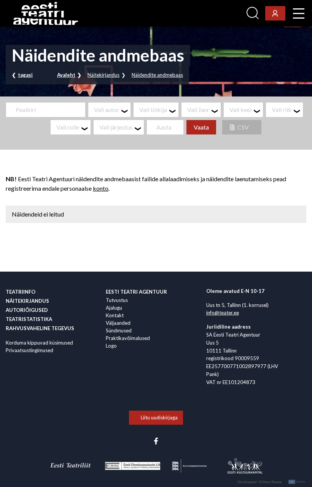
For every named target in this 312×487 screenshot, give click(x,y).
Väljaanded (118, 323)
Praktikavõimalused (128, 338)
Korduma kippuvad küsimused (39, 343)
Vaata (201, 127)
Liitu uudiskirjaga (159, 417)
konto (100, 188)
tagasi (25, 75)
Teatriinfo (20, 292)
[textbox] (112, 109)
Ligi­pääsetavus (222, 13)
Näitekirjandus (103, 75)
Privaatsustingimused (29, 350)
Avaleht (66, 75)
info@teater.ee (222, 313)
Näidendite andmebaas (157, 75)
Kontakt (115, 315)
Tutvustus (117, 300)
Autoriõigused (27, 310)
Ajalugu (114, 308)
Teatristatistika (29, 319)
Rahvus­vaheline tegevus (40, 328)
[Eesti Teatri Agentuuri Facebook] (156, 440)
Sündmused (119, 330)
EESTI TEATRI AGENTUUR (136, 292)
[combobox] (109, 110)
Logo (111, 346)
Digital (298, 482)
